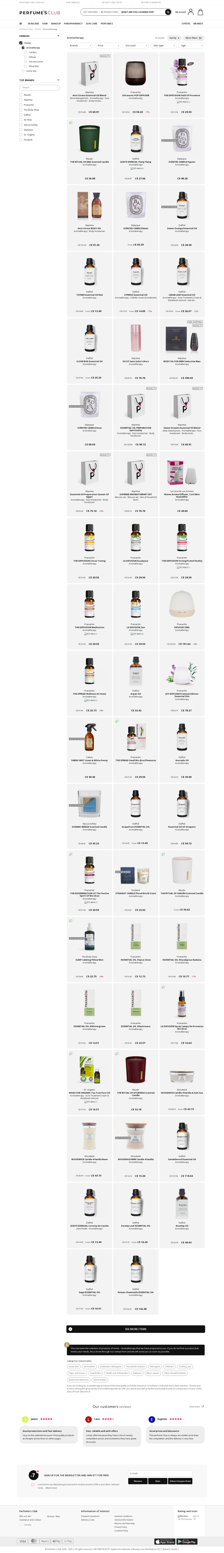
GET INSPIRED (90, 11)
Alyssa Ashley (31, 124)
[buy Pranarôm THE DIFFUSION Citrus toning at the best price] (89, 540)
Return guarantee (151, 2)
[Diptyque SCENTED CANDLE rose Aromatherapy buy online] (89, 438)
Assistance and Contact (32, 2)
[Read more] (51, 1487)
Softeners (169, 1366)
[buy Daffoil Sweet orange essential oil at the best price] (182, 208)
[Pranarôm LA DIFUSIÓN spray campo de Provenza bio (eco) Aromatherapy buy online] (182, 1037)
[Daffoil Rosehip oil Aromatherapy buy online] (182, 1236)
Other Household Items (175, 1373)
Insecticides (95, 1373)
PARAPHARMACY (73, 23)
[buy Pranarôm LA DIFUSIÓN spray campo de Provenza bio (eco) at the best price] (182, 1006)
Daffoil (27, 114)
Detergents (155, 1366)
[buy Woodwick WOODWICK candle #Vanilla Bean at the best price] (89, 1139)
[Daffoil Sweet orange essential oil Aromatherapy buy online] (182, 239)
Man (157, 1481)
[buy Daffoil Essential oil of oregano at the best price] (182, 806)
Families (24, 36)
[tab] (80, 45)
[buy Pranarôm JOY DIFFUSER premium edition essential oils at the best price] (182, 673)
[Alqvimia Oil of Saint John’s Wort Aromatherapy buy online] (135, 372)
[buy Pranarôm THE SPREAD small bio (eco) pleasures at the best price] (136, 740)
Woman (138, 1481)
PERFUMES (107, 23)
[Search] (168, 12)
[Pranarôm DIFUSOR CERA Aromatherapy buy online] (182, 638)
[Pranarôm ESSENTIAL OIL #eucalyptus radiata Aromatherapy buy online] (182, 970)
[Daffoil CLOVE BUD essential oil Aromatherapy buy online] (89, 372)
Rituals (27, 94)
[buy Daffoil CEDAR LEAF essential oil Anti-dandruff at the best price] (182, 274)
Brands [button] (74, 45)
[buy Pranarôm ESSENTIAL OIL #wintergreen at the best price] (89, 1006)
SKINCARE (33, 23)
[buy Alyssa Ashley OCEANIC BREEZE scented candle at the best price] (89, 806)
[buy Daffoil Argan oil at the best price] (136, 673)
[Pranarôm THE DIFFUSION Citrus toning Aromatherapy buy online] (89, 571)
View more (194, 1406)
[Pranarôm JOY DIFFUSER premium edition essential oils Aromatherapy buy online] (182, 704)
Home (38, 29)
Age (183, 45)
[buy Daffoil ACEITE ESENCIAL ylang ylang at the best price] (136, 141)
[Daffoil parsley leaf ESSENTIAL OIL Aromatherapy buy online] (135, 1236)
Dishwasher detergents (110, 1366)
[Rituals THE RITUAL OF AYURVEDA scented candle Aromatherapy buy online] (135, 1103)
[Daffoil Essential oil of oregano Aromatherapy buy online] (182, 837)
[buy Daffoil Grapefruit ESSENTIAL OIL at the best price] (136, 806)
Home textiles (99, 1379)
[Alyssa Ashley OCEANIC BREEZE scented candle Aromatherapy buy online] (89, 837)
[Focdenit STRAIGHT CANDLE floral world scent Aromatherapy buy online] (135, 904)
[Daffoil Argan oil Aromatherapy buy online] (135, 704)
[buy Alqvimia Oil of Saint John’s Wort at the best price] (136, 341)
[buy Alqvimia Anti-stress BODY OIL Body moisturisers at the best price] (89, 208)
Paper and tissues (77, 1373)
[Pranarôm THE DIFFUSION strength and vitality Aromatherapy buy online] (182, 571)
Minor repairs (153, 1373)
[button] (30, 1525)
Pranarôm (29, 104)
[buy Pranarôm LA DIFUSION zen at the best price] (136, 607)
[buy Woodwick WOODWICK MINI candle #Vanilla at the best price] (136, 1139)
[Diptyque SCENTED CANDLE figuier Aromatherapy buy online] (182, 172)
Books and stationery (79, 1379)
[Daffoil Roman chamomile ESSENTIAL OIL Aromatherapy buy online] (135, 1303)
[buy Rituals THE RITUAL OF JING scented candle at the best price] (89, 141)
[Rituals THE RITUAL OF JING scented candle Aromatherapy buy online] (89, 172)
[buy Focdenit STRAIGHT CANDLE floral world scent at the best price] (136, 873)
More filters (192, 38)
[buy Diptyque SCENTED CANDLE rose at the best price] (89, 407)
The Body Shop (31, 109)
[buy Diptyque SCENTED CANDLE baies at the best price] (136, 208)
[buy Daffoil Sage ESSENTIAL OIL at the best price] (89, 1272)
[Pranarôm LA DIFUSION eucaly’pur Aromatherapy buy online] (135, 571)
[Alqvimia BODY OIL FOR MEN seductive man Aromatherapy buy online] (182, 372)
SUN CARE (91, 23)
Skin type (158, 45)
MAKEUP (56, 23)
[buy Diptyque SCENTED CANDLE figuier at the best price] (182, 141)
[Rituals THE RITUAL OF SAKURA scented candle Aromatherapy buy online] (182, 904)
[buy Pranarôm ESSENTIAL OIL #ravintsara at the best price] (136, 1006)
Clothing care (185, 1366)
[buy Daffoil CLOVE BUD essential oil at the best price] (89, 341)
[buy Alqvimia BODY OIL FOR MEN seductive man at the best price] (182, 341)
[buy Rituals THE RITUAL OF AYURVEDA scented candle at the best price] (136, 1072)
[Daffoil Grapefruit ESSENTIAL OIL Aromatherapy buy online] (135, 837)
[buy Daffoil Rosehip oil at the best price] (182, 1205)
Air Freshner (89, 1366)
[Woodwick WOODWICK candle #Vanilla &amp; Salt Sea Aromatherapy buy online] (182, 1103)
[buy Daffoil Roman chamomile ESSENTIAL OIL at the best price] (136, 1272)
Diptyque (28, 129)
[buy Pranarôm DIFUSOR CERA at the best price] (182, 607)
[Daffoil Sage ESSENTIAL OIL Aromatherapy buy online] (89, 1303)
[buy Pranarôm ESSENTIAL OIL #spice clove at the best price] (136, 939)
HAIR (45, 23)
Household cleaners (135, 1366)
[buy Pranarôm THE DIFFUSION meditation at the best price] (89, 607)
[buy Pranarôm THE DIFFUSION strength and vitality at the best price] (182, 540)
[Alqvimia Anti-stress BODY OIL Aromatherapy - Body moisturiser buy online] (89, 239)
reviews (112, 1406)
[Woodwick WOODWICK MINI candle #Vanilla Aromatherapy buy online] (135, 1170)
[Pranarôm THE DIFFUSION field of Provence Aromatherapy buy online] (182, 106)
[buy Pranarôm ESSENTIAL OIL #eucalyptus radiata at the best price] (182, 939)
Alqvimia (28, 99)
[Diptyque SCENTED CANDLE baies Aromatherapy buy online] (135, 239)
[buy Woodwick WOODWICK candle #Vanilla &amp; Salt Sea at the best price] (182, 1072)
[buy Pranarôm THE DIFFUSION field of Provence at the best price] (182, 75)
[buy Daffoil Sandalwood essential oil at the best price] (182, 1139)
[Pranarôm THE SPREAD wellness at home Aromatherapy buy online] (89, 704)
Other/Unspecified (180, 1481)
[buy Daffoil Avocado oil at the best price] (182, 740)
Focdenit (28, 139)
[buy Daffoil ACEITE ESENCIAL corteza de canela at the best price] (89, 1205)
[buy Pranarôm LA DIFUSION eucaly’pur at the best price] (136, 540)
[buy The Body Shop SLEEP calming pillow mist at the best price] (89, 939)
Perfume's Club (26, 29)
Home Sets (74, 1366)
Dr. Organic (29, 134)
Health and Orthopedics (117, 1373)
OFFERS (186, 23)
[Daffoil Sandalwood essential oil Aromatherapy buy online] (182, 1170)
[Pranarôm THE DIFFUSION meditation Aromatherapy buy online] (89, 638)
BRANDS (198, 23)
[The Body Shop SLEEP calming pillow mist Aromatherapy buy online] (89, 970)
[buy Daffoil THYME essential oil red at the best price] (89, 274)
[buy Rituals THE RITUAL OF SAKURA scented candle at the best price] (182, 873)
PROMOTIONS (111, 11)
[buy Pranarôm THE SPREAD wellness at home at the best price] (89, 673)
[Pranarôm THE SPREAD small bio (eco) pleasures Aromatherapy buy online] (135, 771)
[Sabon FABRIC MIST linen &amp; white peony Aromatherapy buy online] (89, 771)
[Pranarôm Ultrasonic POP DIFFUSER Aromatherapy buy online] (135, 106)
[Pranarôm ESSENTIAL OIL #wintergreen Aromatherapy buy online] (89, 1037)
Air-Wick (28, 119)
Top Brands (26, 80)
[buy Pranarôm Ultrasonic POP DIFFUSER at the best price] (136, 75)
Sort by (173, 38)
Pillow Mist (33, 66)
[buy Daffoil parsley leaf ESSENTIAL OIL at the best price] (136, 1205)
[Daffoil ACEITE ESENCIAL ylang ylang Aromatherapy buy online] (135, 172)
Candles (32, 52)
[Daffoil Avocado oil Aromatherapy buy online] (182, 771)
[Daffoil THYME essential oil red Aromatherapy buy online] (89, 305)
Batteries (137, 1373)
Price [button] (100, 45)
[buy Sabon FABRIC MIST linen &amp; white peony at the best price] (89, 740)
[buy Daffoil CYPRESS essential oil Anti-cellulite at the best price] (136, 274)
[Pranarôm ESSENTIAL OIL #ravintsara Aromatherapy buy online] (135, 1037)
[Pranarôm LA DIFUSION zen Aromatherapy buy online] (135, 638)
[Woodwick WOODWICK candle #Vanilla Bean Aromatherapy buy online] (89, 1170)
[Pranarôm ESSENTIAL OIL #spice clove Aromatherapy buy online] (135, 970)
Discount (131, 45)
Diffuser (32, 57)
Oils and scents (35, 61)
